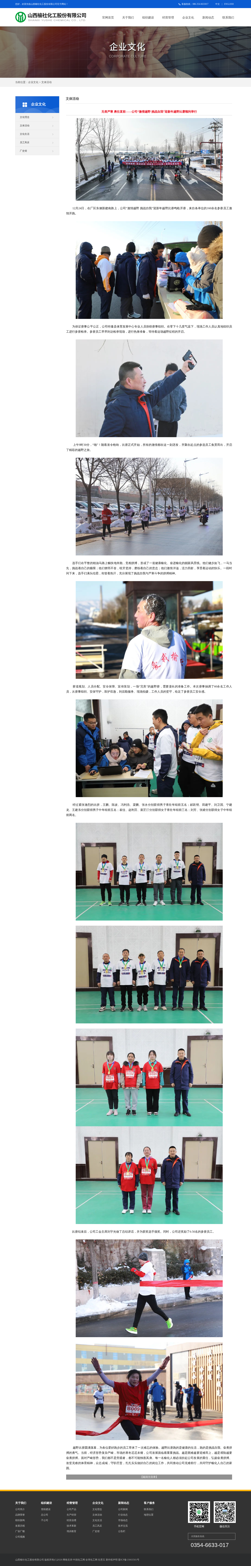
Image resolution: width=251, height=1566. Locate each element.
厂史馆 (23, 150)
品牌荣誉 (20, 1514)
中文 (217, 4)
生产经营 (71, 1514)
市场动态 (123, 1520)
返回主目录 (149, 1477)
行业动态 (123, 1514)
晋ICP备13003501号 (128, 1559)
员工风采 (24, 142)
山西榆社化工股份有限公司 (44, 4)
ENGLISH (229, 4)
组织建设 (148, 17)
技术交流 (123, 1525)
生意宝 (101, 1559)
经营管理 (168, 17)
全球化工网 (91, 1559)
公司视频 (20, 1536)
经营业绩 (71, 1520)
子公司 (44, 1520)
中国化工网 (79, 1559)
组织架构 (20, 1520)
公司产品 (71, 1509)
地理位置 (148, 1514)
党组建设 (46, 1509)
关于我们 (128, 17)
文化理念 (24, 117)
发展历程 (20, 1525)
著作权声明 (112, 1559)
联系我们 (228, 17)
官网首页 (108, 17)
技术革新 (71, 1525)
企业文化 (188, 17)
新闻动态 (208, 17)
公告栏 (121, 1531)
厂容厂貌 (20, 1531)
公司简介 (20, 1509)
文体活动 (24, 125)
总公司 (44, 1514)
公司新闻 (123, 1509)
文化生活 (24, 134)
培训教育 (71, 1531)
